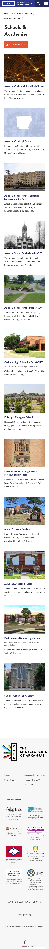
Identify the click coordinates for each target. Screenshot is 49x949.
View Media (17, 44)
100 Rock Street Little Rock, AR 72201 (25, 902)
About (7, 775)
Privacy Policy (30, 784)
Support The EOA (32, 780)
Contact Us (9, 780)
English (29, 946)
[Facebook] (24, 942)
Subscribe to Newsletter (34, 775)
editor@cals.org (24, 914)
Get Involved (9, 784)
